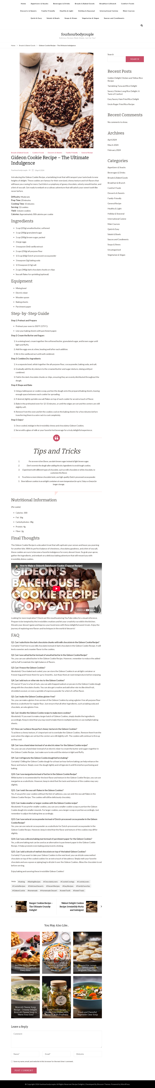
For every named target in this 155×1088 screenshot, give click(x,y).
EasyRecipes (68, 886)
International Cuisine (109, 11)
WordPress (125, 1084)
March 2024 (113, 145)
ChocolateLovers (51, 882)
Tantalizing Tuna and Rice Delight (122, 86)
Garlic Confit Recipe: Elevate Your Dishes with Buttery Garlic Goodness (56, 1012)
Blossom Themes (103, 1084)
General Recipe (87, 153)
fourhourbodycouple (77, 34)
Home (23, 4)
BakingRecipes (35, 882)
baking (22, 882)
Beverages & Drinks (61, 4)
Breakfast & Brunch (108, 4)
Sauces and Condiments (114, 18)
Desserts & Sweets (28, 11)
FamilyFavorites (83, 886)
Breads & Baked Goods (85, 4)
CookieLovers (83, 882)
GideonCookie (19, 890)
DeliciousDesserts (36, 886)
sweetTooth (65, 890)
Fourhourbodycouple (19, 170)
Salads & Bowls (53, 18)
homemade (33, 890)
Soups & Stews (71, 18)
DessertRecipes (53, 886)
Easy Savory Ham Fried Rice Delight (123, 99)
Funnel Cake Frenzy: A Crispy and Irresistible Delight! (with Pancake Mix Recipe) (56, 967)
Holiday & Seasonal (86, 11)
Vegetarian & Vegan (90, 18)
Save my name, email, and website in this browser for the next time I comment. (43, 1061)
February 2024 (114, 150)
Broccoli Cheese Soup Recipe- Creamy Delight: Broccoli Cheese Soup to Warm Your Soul (25, 1011)
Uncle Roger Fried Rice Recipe (121, 104)
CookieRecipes (19, 886)
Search (111, 54)
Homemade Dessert (49, 890)
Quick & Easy (36, 18)
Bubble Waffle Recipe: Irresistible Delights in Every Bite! (25, 968)
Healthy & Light (66, 11)
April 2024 (112, 139)
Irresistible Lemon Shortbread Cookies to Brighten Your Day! (87, 968)
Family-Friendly (48, 11)
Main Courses (129, 11)
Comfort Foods (127, 4)
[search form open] (142, 25)
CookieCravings (68, 882)
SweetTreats (79, 890)
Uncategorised (114, 249)
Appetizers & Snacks (39, 4)
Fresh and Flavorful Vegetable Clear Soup (87, 1013)
